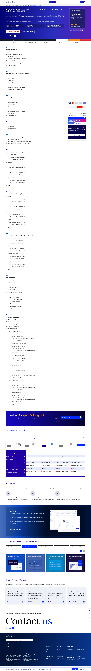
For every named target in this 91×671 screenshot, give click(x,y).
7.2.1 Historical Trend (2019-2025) (17, 206)
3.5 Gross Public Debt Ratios (13, 109)
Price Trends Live (29, 547)
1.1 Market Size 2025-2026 (12, 52)
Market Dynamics (10, 277)
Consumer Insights (35, 643)
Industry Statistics (17, 643)
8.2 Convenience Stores (12, 246)
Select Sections (77, 135)
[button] (69, 2)
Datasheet (71, 111)
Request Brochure (11, 601)
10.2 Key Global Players (11, 321)
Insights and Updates (60, 658)
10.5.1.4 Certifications (17, 340)
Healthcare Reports (80, 649)
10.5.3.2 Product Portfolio (18, 360)
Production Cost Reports (62, 547)
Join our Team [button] (52, 2)
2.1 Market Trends (10, 76)
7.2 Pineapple (9, 204)
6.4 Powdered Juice (11, 177)
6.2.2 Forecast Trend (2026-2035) (17, 167)
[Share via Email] (82, 30)
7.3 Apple (8, 211)
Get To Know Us (32, 601)
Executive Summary (11, 49)
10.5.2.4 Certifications (17, 353)
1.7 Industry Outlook (11, 65)
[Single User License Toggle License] (18, 444)
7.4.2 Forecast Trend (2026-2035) (17, 224)
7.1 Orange (8, 196)
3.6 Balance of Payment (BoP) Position (15, 111)
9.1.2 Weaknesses (13, 285)
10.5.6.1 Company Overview (18, 395)
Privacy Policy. (48, 669)
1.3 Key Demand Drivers (11, 56)
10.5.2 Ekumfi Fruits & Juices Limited (17, 343)
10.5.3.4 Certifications (17, 365)
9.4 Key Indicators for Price (12, 308)
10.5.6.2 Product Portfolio (18, 397)
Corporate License (72, 115)
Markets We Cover (73, 601)
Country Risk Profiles (11, 124)
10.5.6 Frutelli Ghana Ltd (15, 392)
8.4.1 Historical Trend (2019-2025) (17, 264)
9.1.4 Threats (12, 289)
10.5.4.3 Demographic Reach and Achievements (23, 375)
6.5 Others (8, 185)
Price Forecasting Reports (70, 652)
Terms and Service (49, 656)
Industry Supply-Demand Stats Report (81, 663)
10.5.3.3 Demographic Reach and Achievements (23, 363)
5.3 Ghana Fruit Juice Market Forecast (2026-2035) (18, 143)
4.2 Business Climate (11, 128)
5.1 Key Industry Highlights (12, 139)
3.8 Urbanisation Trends (12, 115)
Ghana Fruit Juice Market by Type (15, 152)
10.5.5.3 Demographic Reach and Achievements (23, 387)
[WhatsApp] (78, 30)
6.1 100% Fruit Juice (11, 154)
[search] (75, 2)
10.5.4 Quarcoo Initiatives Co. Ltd (17, 368)
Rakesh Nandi (24, 21)
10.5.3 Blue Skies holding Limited (16, 355)
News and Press (60, 656)
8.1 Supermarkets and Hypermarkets (15, 238)
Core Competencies (28, 1)
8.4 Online (8, 261)
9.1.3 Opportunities (13, 287)
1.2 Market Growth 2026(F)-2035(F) (14, 54)
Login (82, 2)
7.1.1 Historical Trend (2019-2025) (17, 199)
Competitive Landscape (12, 317)
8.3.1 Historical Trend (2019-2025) (17, 256)
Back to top (3, 666)
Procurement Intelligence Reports (71, 660)
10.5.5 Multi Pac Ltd (13, 380)
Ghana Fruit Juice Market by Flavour (16, 194)
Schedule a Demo (14, 528)
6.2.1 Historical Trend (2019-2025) (17, 165)
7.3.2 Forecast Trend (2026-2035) (17, 216)
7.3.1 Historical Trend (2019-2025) (17, 214)
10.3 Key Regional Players (12, 324)
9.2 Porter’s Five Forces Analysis (14, 292)
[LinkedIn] (76, 30)
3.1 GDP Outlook (10, 100)
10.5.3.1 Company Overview (18, 358)
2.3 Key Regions (10, 80)
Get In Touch (9, 628)
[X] (80, 30)
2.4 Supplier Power (10, 82)
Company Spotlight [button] (44, 1)
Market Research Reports (78, 547)
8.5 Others (8, 269)
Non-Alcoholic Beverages (24, 5)
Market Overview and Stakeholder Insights (17, 73)
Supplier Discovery (45, 547)
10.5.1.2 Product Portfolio (18, 336)
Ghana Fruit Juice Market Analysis (15, 137)
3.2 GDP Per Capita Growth (12, 102)
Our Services (51, 601)
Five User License (72, 113)
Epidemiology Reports (81, 656)
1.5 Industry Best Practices (12, 60)
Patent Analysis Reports (81, 651)
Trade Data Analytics (13, 547)
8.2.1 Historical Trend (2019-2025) (17, 248)
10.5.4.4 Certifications (17, 377)
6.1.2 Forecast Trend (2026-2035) (17, 159)
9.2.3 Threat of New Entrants (16, 299)
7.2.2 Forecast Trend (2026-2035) (17, 209)
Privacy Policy (49, 654)
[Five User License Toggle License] (52, 444)
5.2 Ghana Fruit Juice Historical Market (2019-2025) (18, 141)
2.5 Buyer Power (10, 85)
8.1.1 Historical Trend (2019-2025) (17, 241)
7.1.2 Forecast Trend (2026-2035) (17, 201)
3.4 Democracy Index (11, 106)
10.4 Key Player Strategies (12, 326)
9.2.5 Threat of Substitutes (15, 303)
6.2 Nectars (9, 162)
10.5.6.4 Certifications (17, 401)
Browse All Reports (10, 35)
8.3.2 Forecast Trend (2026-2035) (17, 258)
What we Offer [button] (20, 1)
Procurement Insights (26, 643)
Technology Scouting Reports (81, 659)
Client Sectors (36, 1)
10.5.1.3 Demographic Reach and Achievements (23, 338)
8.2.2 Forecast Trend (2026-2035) (17, 251)
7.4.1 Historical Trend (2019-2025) (17, 222)
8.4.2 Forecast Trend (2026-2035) (17, 266)
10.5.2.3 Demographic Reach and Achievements (23, 350)
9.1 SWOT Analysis (10, 280)
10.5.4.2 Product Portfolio (18, 373)
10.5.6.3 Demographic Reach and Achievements (23, 399)
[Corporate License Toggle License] (70, 444)
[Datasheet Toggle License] (33, 444)
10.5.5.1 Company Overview (18, 383)
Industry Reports (70, 649)
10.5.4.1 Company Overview (18, 370)
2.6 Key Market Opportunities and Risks (15, 87)
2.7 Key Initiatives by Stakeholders (14, 89)
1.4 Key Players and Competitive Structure (16, 58)
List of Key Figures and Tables (16, 430)
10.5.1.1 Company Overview (18, 334)
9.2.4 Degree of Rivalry (14, 301)
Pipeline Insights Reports (81, 654)
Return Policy (48, 658)
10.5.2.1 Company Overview (18, 346)
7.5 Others (8, 227)
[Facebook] (74, 30)
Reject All (82, 669)
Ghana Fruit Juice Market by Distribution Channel (19, 235)
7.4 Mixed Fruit (9, 219)
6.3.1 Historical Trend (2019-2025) (17, 172)
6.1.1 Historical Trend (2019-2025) (17, 157)
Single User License (72, 110)
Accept (74, 669)
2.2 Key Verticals (10, 78)
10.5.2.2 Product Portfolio (18, 348)
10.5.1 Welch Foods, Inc (14, 331)
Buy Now (70, 117)
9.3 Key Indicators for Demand (13, 306)
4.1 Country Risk (10, 126)
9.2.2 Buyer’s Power (14, 297)
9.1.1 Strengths (12, 282)
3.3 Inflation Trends (10, 104)
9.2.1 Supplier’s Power (14, 295)
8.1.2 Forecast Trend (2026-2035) (17, 243)
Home (7, 5)
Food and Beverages (13, 5)
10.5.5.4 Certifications (17, 389)
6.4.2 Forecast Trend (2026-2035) (17, 182)
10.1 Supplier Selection (11, 319)
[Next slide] (84, 551)
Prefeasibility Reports (71, 655)
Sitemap (47, 649)
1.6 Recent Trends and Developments (15, 63)
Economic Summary (11, 97)
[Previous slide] (81, 551)
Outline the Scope (66, 417)
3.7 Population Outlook (11, 113)
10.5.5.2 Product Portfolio (18, 385)
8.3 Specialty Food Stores (12, 253)
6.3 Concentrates (10, 170)
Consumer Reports (70, 657)
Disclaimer (48, 651)
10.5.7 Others (12, 404)
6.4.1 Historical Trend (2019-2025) (17, 180)
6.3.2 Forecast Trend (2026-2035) (17, 175)
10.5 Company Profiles (11, 328)
